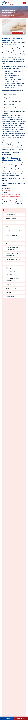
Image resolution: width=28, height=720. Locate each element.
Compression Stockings (13, 259)
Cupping (8, 268)
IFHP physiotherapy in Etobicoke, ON (12, 279)
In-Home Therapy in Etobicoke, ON (12, 248)
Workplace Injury (11, 288)
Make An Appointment (18, 32)
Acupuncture (9, 223)
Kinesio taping (10, 296)
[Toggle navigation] (24, 3)
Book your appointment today (11, 200)
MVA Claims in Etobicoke (13, 231)
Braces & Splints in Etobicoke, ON (11, 273)
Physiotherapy (10, 214)
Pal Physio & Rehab (7, 12)
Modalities (9, 292)
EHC (7, 239)
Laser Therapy (10, 264)
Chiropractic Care (11, 227)
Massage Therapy (11, 218)
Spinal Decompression (12, 235)
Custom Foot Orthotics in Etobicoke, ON (13, 254)
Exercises (8, 284)
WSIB (7, 243)
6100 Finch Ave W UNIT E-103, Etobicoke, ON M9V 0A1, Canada (12, 196)
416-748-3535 (6, 191)
